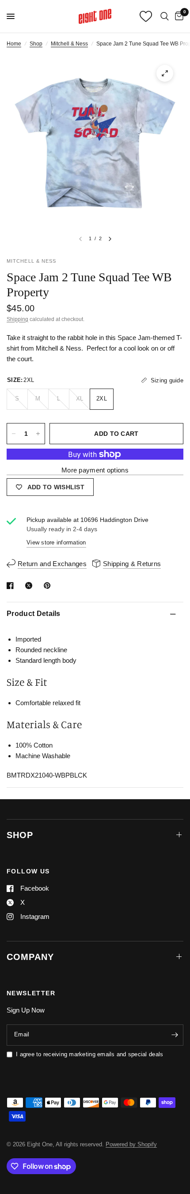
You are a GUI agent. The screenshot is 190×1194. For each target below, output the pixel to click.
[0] (177, 16)
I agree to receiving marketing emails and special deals (89, 1054)
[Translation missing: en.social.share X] (30, 585)
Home (14, 44)
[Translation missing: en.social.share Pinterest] (49, 585)
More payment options (95, 470)
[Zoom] (164, 73)
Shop (36, 44)
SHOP (20, 835)
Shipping (17, 319)
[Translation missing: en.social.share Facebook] (12, 585)
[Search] (164, 16)
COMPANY (30, 957)
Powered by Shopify (131, 1144)
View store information (56, 542)
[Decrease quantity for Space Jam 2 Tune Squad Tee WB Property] (13, 433)
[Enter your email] (174, 1035)
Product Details (34, 613)
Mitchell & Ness (69, 44)
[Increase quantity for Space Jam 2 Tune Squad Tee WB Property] (38, 433)
